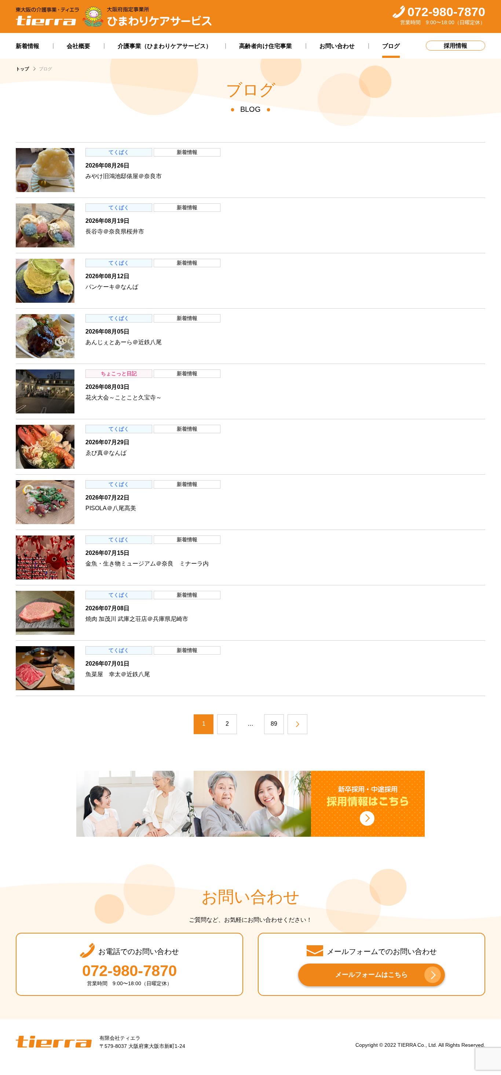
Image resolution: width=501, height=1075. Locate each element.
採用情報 (455, 46)
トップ (22, 68)
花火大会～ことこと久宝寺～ (123, 397)
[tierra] (47, 16)
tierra (54, 1042)
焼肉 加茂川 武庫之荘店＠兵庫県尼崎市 (136, 619)
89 (274, 724)
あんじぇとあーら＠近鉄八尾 (123, 342)
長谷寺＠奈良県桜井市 (114, 231)
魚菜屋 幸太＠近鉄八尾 (117, 674)
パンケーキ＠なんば (111, 287)
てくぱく (119, 152)
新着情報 (187, 152)
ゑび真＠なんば (106, 453)
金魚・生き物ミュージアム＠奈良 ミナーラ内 (147, 563)
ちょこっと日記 (119, 373)
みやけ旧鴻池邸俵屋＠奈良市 (123, 176)
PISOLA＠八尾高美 (110, 508)
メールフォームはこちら (371, 974)
